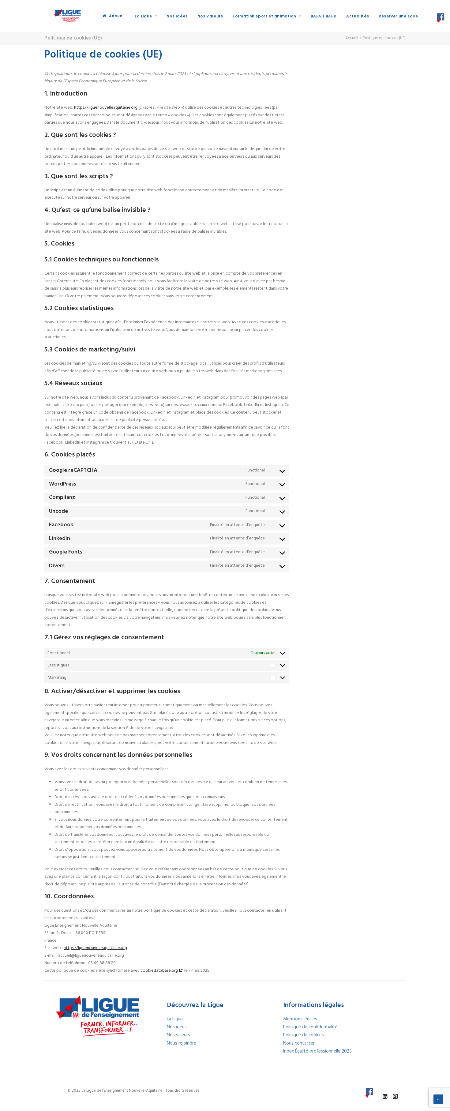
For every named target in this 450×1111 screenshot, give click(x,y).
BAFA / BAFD (324, 16)
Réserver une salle (398, 16)
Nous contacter (299, 1043)
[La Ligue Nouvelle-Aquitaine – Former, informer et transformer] (67, 16)
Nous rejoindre (181, 1043)
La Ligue (143, 16)
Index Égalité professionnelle (312, 1051)
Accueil (117, 15)
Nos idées (177, 1027)
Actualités (357, 16)
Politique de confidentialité (310, 1027)
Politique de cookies (303, 1035)
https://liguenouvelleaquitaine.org (105, 107)
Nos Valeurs (210, 16)
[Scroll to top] (438, 1099)
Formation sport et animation (264, 16)
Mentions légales (300, 1019)
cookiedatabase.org (159, 970)
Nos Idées (177, 16)
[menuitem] (113, 16)
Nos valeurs (178, 1035)
